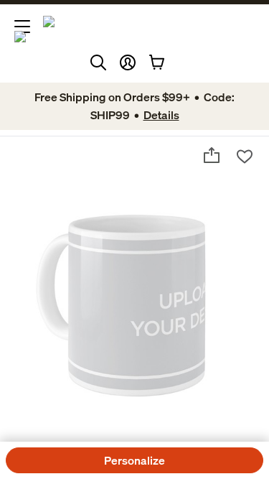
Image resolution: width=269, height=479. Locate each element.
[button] (128, 62)
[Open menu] (22, 26)
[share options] (212, 155)
